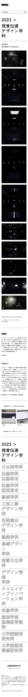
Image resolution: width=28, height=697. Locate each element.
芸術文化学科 (12, 562)
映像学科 (10, 610)
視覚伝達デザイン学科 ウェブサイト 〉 (14, 431)
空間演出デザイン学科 (12, 525)
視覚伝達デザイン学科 (12, 31)
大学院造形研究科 (12, 636)
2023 (7, 19)
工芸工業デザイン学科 (12, 509)
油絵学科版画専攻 (10, 487)
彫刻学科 (10, 497)
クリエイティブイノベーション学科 (12, 596)
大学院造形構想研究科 (12, 647)
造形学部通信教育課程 (12, 622)
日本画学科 (12, 467)
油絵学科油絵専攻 (10, 476)
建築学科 (10, 537)
